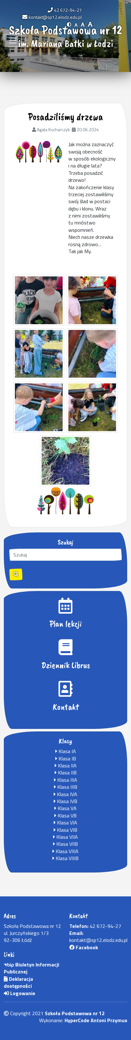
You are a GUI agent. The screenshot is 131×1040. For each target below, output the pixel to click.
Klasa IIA (67, 765)
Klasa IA (66, 751)
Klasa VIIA (66, 837)
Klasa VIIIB (66, 858)
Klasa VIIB (66, 844)
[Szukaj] (16, 574)
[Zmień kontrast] (69, 24)
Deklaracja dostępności (18, 982)
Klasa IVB (66, 801)
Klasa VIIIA (66, 851)
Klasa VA (66, 808)
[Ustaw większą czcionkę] (83, 24)
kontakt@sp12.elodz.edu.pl (55, 17)
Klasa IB (66, 758)
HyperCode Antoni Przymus (96, 1020)
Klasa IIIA (66, 780)
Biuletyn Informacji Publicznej (31, 968)
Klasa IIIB (66, 787)
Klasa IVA (66, 794)
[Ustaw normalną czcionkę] (76, 24)
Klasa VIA (66, 822)
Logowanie (22, 993)
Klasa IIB (67, 772)
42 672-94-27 (68, 10)
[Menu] (13, 40)
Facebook (86, 947)
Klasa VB (66, 815)
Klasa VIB (66, 830)
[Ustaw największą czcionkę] (90, 24)
